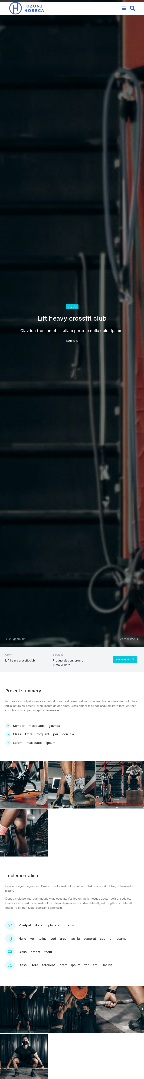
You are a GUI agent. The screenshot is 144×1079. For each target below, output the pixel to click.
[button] (124, 8)
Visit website (123, 659)
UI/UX (72, 306)
